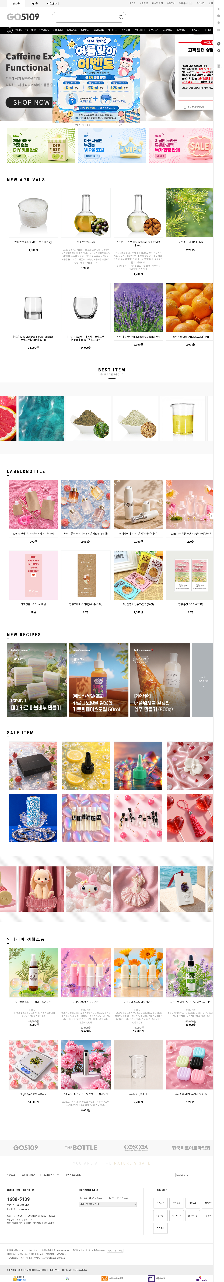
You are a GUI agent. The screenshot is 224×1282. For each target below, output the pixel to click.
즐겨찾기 (213, 3)
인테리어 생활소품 (26, 939)
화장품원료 (99, 30)
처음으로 (11, 1175)
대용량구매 (53, 3)
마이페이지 (157, 3)
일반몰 (16, 3)
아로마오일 (58, 30)
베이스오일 (44, 30)
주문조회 (171, 3)
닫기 (120, 125)
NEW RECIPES (24, 634)
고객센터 (200, 3)
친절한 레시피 (30, 30)
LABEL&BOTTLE (26, 471)
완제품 (208, 30)
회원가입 (143, 3)
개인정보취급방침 (73, 1175)
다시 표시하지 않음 (195, 107)
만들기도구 (194, 30)
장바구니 (185, 3)
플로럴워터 (85, 30)
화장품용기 (153, 30)
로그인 (132, 3)
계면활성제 (112, 30)
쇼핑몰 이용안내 (29, 1175)
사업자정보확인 (115, 1250)
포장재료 (180, 30)
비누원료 (126, 30)
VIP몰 (34, 3)
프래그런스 (71, 30)
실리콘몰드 (167, 30)
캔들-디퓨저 (140, 30)
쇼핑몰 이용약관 (51, 1175)
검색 (121, 17)
